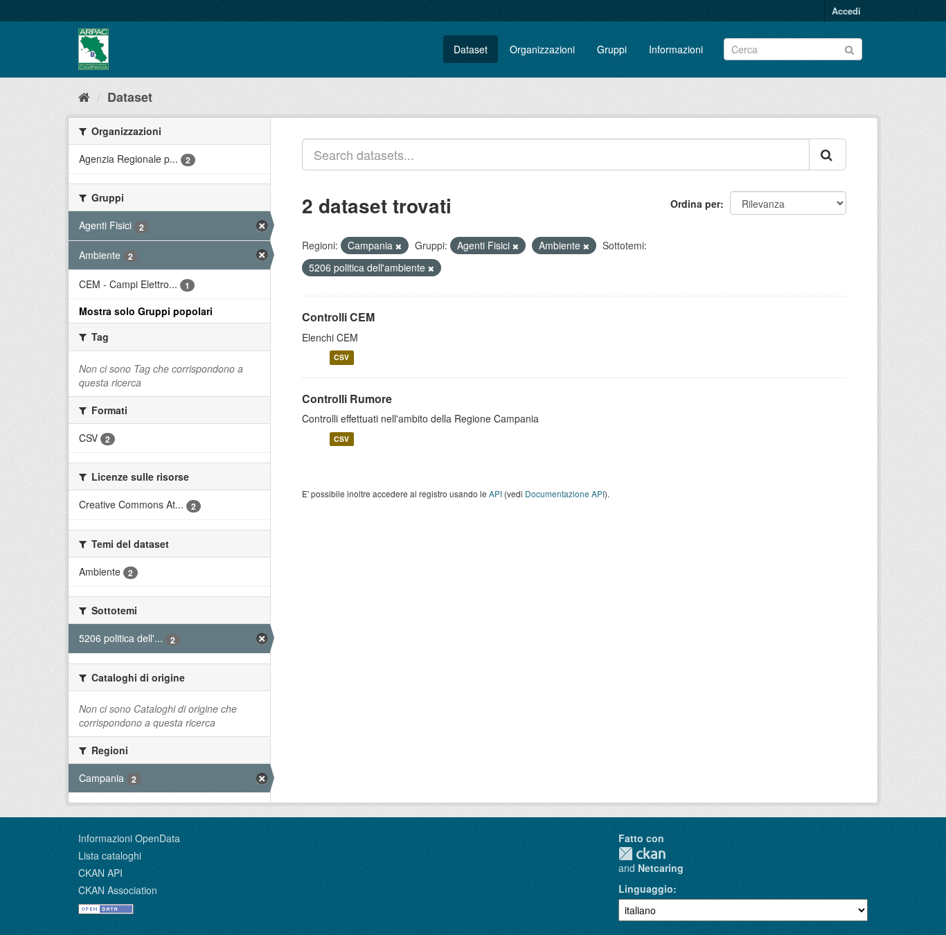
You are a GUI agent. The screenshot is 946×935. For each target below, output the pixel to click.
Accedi (846, 10)
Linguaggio (645, 889)
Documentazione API (565, 493)
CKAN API (100, 873)
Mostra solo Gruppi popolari (146, 311)
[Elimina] (398, 245)
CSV (341, 358)
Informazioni (676, 49)
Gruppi (612, 49)
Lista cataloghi (109, 855)
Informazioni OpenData (129, 838)
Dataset (471, 49)
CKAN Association (117, 890)
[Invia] (849, 48)
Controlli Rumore (347, 399)
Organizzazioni (542, 49)
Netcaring (661, 868)
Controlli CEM (338, 317)
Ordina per (695, 204)
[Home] (84, 96)
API (495, 493)
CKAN (642, 853)
